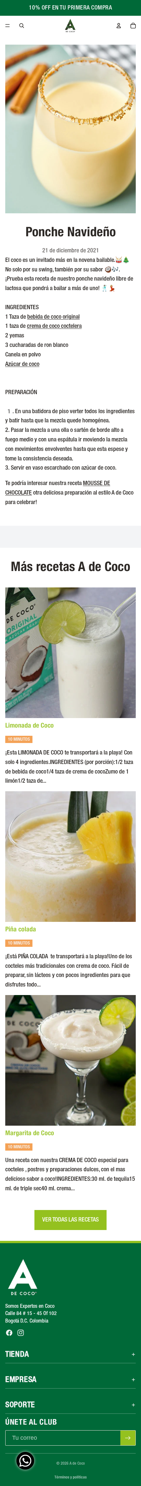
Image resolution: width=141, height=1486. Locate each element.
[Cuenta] (118, 25)
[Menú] (7, 25)
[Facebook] (9, 1333)
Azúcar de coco (22, 364)
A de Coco (77, 1463)
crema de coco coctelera (54, 326)
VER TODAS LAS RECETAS (70, 1219)
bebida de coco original (53, 317)
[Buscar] (21, 25)
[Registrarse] (127, 1438)
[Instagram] (21, 1333)
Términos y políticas (70, 1477)
